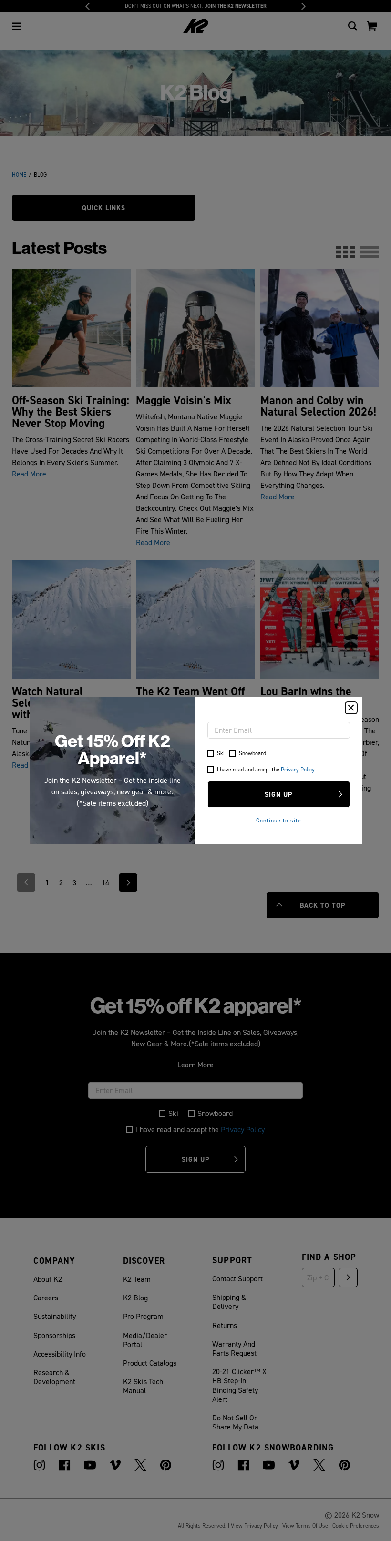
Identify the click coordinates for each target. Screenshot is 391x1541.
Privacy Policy (298, 769)
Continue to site (278, 820)
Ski (221, 753)
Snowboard (252, 753)
